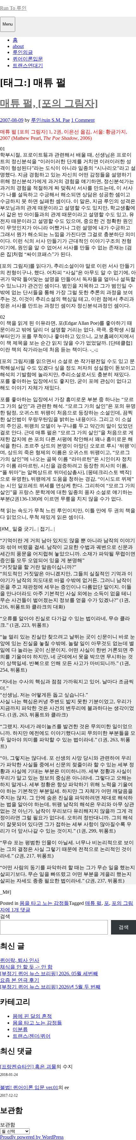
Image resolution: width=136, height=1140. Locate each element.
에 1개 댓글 (17, 909)
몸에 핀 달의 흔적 (32, 1016)
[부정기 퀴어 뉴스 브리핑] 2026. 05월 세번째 (49, 973)
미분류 (20, 1029)
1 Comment (83, 120)
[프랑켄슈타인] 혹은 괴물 (28, 1066)
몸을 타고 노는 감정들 (44, 903)
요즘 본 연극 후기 (19, 980)
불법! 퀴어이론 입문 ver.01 (29, 1087)
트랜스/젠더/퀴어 (32, 1036)
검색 (5, 916)
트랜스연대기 (28, 65)
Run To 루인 (13, 8)
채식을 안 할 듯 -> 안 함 (26, 967)
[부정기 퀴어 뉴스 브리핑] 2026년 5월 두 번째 (50, 986)
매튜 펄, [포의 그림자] (49, 103)
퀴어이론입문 (28, 59)
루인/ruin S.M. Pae (50, 120)
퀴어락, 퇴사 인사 (19, 960)
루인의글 (23, 52)
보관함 (7, 1124)
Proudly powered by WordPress (32, 1137)
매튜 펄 (93, 903)
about (18, 46)
